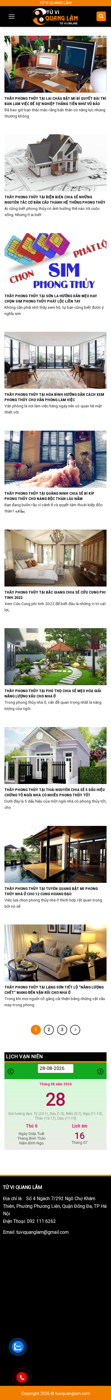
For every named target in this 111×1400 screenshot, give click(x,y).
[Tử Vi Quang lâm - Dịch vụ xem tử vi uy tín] (55, 16)
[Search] (101, 16)
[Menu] (11, 16)
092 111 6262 (41, 1221)
